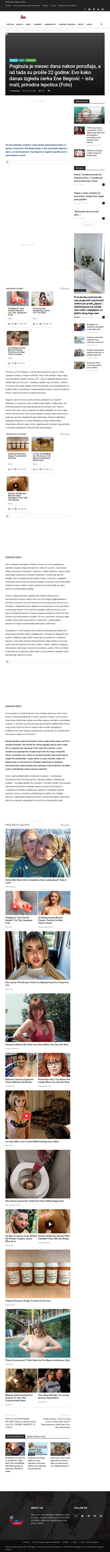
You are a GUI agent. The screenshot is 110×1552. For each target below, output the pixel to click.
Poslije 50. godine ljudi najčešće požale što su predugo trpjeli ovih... (95, 352)
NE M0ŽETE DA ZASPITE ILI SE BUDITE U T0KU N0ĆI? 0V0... (95, 327)
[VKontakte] (98, 9)
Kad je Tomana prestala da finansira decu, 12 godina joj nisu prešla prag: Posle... (88, 177)
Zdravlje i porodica (67, 24)
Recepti (81, 24)
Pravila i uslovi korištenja (67, 6)
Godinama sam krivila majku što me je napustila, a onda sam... (96, 339)
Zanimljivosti (50, 24)
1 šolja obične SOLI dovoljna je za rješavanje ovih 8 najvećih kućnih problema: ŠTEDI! (89, 117)
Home (7, 30)
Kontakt (45, 6)
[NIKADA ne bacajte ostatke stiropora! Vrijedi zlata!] (79, 153)
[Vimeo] (94, 9)
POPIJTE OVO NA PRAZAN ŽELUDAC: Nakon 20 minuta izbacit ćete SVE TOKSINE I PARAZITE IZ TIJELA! (20, 1423)
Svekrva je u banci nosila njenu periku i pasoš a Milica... (94, 365)
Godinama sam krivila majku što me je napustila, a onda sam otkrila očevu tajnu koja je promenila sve (37, 1463)
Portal (76, 317)
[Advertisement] (37, 121)
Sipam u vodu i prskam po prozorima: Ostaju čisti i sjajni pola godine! (89, 196)
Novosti (19, 24)
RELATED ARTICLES (15, 1437)
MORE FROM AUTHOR (36, 1437)
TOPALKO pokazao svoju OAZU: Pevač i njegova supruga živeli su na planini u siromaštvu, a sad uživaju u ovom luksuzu (95, 135)
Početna (8, 6)
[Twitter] (89, 9)
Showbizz (38, 24)
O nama (53, 6)
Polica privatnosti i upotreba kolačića (27, 6)
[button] (101, 24)
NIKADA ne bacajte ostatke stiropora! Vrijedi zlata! (94, 153)
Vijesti (28, 24)
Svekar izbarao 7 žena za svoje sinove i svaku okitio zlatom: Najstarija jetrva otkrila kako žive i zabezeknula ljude (55, 1423)
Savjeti (89, 24)
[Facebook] (85, 9)
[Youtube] (103, 9)
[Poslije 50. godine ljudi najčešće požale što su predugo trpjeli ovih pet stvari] (79, 352)
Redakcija (16, 91)
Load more (88, 225)
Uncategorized (80, 290)
